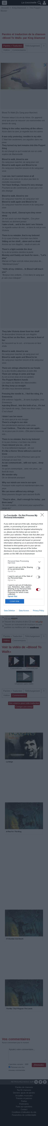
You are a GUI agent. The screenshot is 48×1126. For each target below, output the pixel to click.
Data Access (24, 610)
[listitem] (24, 562)
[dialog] (24, 563)
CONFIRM (14, 601)
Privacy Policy (38, 610)
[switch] (38, 568)
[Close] (43, 515)
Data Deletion (9, 610)
